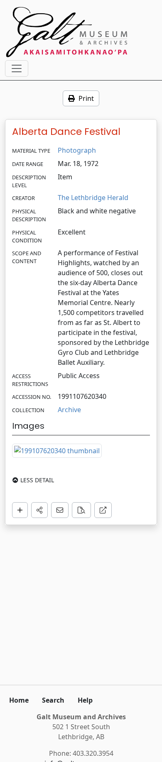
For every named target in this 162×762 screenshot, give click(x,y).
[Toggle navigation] (16, 68)
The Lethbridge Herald (93, 197)
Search (53, 700)
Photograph (77, 150)
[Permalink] (103, 510)
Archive (69, 409)
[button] (39, 510)
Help (85, 700)
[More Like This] (81, 510)
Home (19, 700)
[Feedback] (60, 510)
